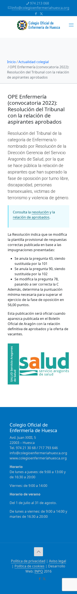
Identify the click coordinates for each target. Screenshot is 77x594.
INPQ (38, 571)
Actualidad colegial (33, 61)
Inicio (11, 61)
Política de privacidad (28, 561)
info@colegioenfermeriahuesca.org (40, 7)
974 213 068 (39, 3)
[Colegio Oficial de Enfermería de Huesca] (38, 26)
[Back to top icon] (38, 551)
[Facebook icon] (36, 13)
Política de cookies (29, 566)
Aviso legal (57, 561)
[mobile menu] (71, 24)
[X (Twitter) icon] (41, 13)
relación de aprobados (31, 217)
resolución (40, 212)
